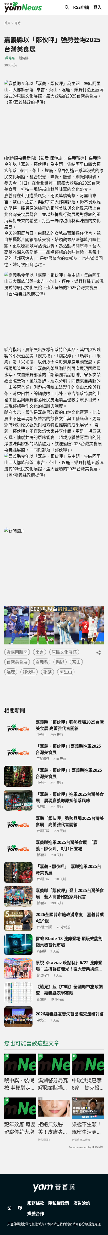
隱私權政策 (58, 1203)
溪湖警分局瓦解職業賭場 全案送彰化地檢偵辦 (53, 1084)
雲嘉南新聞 (17, 652)
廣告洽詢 (81, 1203)
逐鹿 (11, 672)
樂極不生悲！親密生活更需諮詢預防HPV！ (87, 1128)
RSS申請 (81, 7)
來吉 (39, 652)
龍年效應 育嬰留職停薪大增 (19, 1128)
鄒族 (47, 672)
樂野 (60, 662)
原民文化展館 (64, 652)
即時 (17, 23)
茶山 (76, 662)
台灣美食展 (17, 662)
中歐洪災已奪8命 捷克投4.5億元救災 (87, 1084)
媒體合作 (35, 1213)
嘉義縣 (41, 662)
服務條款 (35, 1203)
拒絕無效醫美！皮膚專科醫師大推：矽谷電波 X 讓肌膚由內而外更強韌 (53, 1128)
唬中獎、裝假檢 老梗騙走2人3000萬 (19, 1084)
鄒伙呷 (29, 672)
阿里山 (66, 672)
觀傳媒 (10, 58)
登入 (97, 7)
